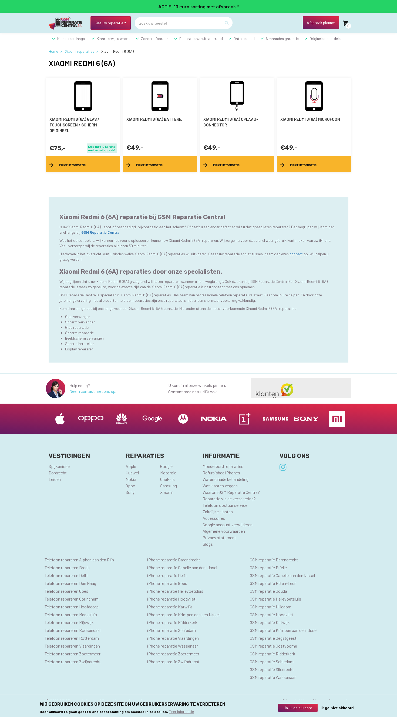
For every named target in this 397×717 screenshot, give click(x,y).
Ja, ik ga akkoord (298, 707)
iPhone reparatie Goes (167, 583)
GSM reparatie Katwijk (270, 622)
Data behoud (244, 38)
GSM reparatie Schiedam (272, 661)
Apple (131, 466)
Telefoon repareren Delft (66, 575)
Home (53, 51)
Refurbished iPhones (221, 472)
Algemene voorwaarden (224, 531)
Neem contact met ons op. (92, 391)
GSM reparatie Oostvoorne (273, 645)
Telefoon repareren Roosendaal (72, 630)
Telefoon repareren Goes (66, 591)
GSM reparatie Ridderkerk (272, 653)
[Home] (67, 23)
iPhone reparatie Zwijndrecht (173, 661)
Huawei (132, 472)
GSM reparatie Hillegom (270, 606)
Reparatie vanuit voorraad (201, 38)
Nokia (131, 479)
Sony (130, 492)
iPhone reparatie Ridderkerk (172, 622)
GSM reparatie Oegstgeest (273, 638)
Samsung (168, 485)
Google (166, 466)
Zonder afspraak (155, 38)
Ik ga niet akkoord (337, 708)
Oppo (130, 485)
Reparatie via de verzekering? (229, 498)
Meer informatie (181, 711)
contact (297, 254)
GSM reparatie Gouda (268, 591)
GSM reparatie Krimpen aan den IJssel (283, 630)
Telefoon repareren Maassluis (71, 614)
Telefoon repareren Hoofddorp (72, 606)
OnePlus (167, 479)
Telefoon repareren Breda (67, 567)
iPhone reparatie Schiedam (171, 630)
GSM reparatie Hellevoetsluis (275, 598)
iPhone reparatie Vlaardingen (173, 638)
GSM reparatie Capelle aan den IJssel (282, 575)
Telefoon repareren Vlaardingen (72, 645)
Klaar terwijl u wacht (113, 38)
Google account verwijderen (228, 524)
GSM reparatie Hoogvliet (271, 614)
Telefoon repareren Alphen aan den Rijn (79, 559)
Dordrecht (58, 472)
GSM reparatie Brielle (268, 567)
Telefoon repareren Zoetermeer (72, 653)
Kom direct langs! (71, 38)
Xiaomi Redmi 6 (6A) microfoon (310, 119)
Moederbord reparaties (223, 466)
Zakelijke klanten (218, 511)
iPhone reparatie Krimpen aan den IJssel (183, 614)
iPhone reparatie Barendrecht (173, 559)
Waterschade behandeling (225, 479)
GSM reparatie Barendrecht (274, 559)
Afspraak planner (321, 22)
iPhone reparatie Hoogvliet (171, 598)
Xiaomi (166, 492)
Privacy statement (219, 537)
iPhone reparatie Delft (167, 575)
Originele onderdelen (325, 38)
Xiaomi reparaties (79, 51)
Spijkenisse (59, 466)
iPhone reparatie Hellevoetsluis (175, 591)
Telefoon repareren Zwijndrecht (73, 661)
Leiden (55, 479)
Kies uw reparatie (109, 23)
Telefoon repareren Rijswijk (69, 622)
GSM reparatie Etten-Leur (273, 583)
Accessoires (214, 518)
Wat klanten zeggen (220, 485)
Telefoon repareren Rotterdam (72, 638)
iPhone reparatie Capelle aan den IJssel (182, 567)
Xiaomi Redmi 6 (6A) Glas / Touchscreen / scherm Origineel (74, 125)
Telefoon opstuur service (225, 505)
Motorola (168, 472)
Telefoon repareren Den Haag (70, 583)
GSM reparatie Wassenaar (273, 677)
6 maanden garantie (282, 38)
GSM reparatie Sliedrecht (272, 669)
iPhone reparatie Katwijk (169, 606)
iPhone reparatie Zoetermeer (173, 653)
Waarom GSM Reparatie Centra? (231, 492)
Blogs (208, 544)
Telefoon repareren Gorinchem (72, 598)
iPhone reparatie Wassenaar (172, 645)
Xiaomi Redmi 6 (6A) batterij (154, 119)
